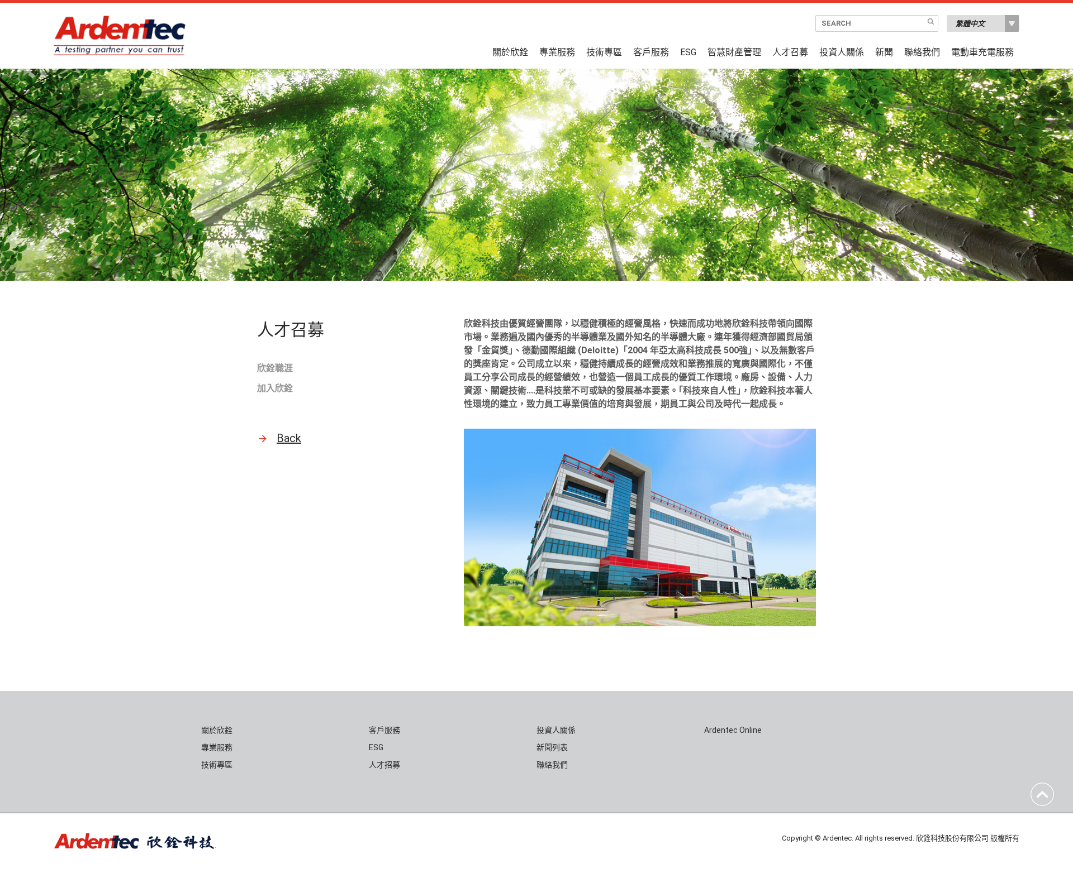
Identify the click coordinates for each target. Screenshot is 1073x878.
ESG (688, 52)
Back (289, 438)
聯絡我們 (922, 52)
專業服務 (557, 52)
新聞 (884, 52)
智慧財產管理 (734, 52)
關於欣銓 (510, 52)
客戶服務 (651, 52)
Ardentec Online (733, 730)
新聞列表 (552, 747)
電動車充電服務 (982, 52)
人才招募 (384, 764)
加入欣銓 (275, 388)
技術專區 (604, 52)
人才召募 (790, 52)
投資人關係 (841, 52)
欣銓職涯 (275, 368)
